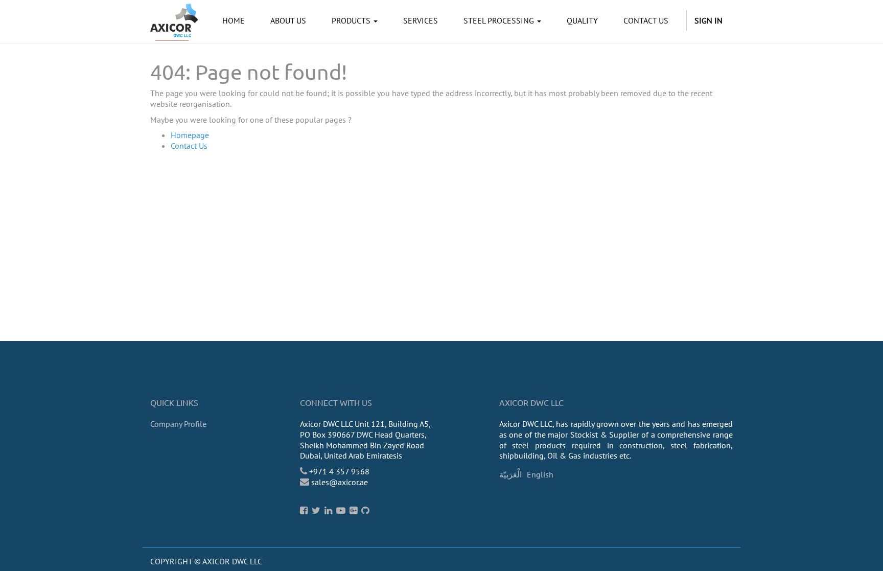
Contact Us (189, 146)
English (540, 474)
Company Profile (178, 424)
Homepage (190, 135)
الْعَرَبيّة (510, 474)
